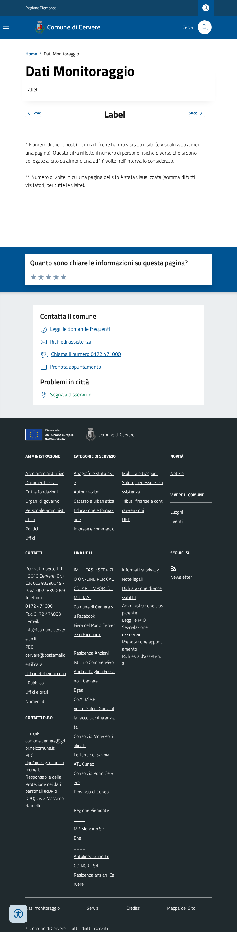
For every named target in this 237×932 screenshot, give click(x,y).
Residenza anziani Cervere (94, 879)
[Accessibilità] (18, 913)
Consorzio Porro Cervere (93, 778)
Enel (78, 837)
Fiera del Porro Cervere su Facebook (94, 630)
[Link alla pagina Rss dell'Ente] (173, 568)
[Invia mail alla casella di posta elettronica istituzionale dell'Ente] (46, 634)
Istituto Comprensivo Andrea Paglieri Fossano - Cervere (94, 671)
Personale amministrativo (45, 515)
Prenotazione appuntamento (142, 645)
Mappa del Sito (181, 908)
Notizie (177, 473)
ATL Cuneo (84, 763)
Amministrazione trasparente (142, 609)
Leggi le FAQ (134, 620)
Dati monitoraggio (42, 908)
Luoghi (176, 511)
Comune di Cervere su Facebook (93, 611)
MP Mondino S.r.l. (90, 828)
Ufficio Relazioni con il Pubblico (45, 678)
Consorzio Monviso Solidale (93, 741)
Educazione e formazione (94, 515)
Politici (31, 528)
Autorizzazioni (87, 491)
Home (31, 53)
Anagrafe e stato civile (94, 478)
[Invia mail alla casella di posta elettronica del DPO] (46, 744)
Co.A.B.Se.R (85, 699)
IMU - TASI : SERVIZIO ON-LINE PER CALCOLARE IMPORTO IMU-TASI (94, 583)
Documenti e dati (41, 482)
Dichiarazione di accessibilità (142, 593)
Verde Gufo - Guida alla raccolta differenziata (94, 717)
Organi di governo (42, 500)
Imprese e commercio (94, 528)
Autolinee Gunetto (91, 856)
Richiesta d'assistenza (142, 660)
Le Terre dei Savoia (91, 754)
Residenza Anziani (91, 652)
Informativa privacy (140, 569)
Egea (78, 689)
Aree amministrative (44, 473)
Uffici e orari (36, 691)
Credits (133, 908)
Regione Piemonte (40, 8)
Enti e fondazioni (41, 491)
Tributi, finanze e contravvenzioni (142, 505)
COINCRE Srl (86, 865)
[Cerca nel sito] (202, 27)
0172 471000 (39, 605)
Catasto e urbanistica (94, 500)
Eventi (176, 521)
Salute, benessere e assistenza (142, 487)
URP (126, 519)
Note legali (132, 578)
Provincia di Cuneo (91, 791)
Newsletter (181, 576)
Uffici (30, 537)
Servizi (93, 908)
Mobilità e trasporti (140, 473)
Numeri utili (36, 701)
